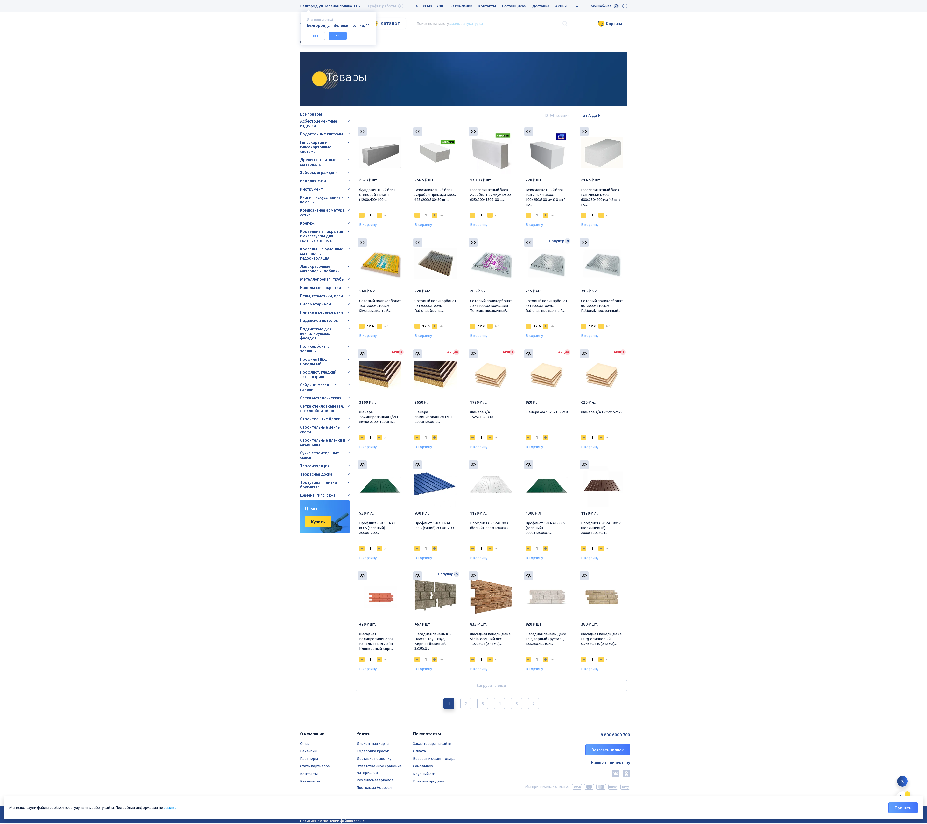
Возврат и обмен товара (434, 758)
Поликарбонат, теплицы (314, 348)
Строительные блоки (320, 419)
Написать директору (610, 763)
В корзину (368, 224)
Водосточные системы (321, 134)
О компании (461, 6)
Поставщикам (514, 6)
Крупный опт (424, 774)
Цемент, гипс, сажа (318, 495)
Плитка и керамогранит (322, 312)
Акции (561, 6)
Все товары (311, 114)
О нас (304, 743)
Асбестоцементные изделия (318, 123)
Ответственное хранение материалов (379, 769)
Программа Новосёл (374, 787)
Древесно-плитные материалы (318, 162)
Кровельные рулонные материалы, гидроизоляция (321, 253)
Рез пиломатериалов (375, 780)
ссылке (170, 807)
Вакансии (308, 751)
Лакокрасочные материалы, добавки (320, 268)
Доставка (540, 6)
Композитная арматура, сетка (322, 212)
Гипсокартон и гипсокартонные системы (315, 147)
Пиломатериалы (315, 304)
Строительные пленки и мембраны (322, 442)
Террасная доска (316, 474)
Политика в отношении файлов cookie (332, 821)
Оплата (419, 751)
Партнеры (309, 758)
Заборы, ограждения (320, 172)
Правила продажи (428, 781)
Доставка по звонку (374, 758)
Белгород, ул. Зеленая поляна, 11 (328, 6)
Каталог (390, 23)
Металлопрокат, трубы (322, 279)
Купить (318, 521)
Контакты (487, 6)
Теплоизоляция (315, 466)
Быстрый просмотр (362, 131)
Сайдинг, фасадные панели (318, 387)
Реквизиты (310, 781)
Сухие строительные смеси (319, 455)
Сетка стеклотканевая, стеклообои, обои (322, 408)
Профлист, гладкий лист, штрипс (318, 374)
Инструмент (311, 189)
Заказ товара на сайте (432, 743)
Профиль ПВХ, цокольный (313, 361)
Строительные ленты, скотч (321, 429)
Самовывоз (423, 766)
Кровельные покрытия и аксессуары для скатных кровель (321, 236)
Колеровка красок (373, 751)
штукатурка (472, 23)
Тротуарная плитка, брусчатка (319, 484)
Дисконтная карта (373, 743)
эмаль (454, 23)
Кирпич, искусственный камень (322, 199)
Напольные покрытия (320, 287)
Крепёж (307, 223)
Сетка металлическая (320, 398)
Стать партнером (315, 766)
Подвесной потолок (319, 320)
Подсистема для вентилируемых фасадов (315, 333)
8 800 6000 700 (429, 6)
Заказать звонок (608, 750)
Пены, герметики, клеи (321, 296)
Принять (903, 807)
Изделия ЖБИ (313, 181)
